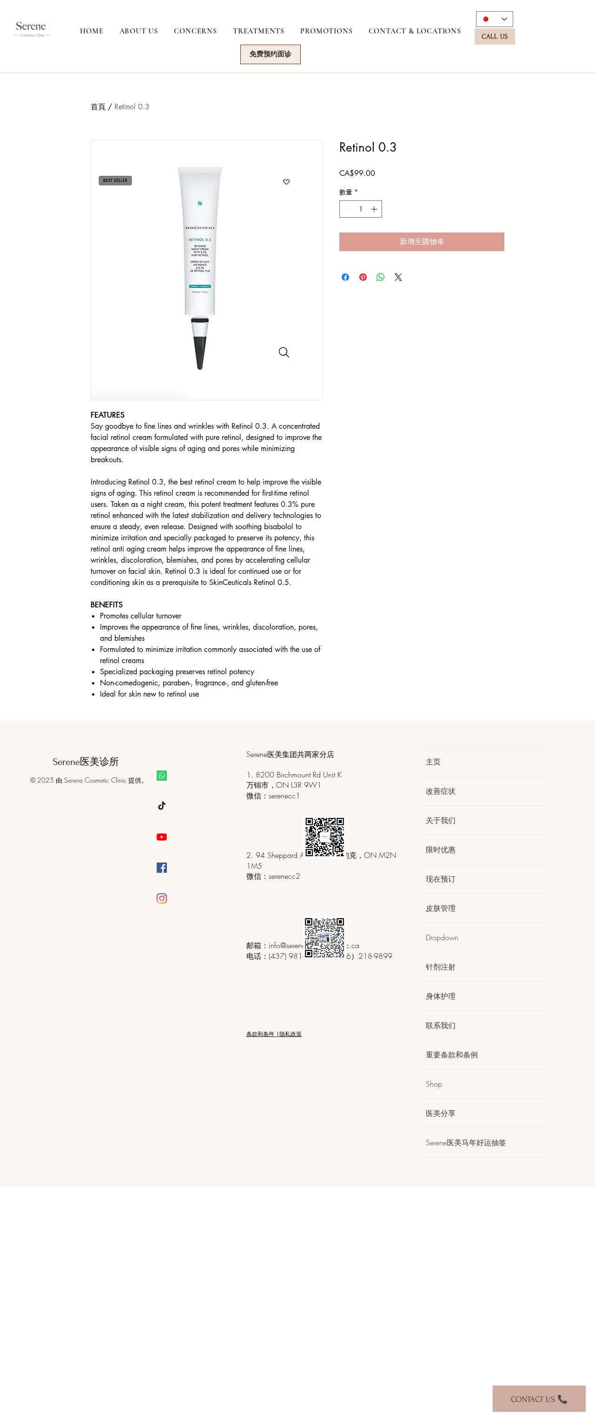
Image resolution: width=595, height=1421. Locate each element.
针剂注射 (441, 967)
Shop (434, 1084)
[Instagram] (162, 898)
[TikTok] (162, 806)
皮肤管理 (441, 908)
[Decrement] (346, 209)
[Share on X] (398, 277)
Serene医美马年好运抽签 (466, 1142)
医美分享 (441, 1113)
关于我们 (441, 820)
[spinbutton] (360, 209)
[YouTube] (162, 837)
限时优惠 (441, 849)
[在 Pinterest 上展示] (363, 277)
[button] (195, 31)
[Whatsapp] (162, 775)
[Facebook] (162, 868)
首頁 (98, 107)
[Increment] (375, 209)
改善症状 (441, 791)
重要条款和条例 (452, 1054)
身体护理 (441, 996)
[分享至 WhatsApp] (380, 277)
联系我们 (441, 1025)
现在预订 (441, 879)
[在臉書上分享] (345, 277)
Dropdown (442, 937)
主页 (433, 762)
